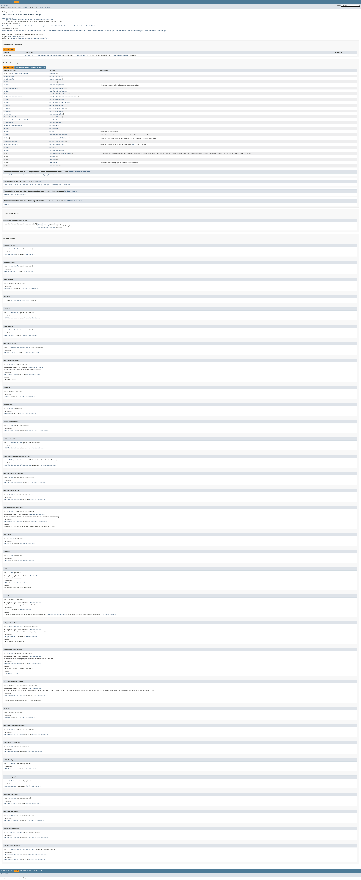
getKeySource (53, 125)
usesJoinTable (54, 166)
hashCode (33, 184)
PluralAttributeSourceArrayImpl (13, 30)
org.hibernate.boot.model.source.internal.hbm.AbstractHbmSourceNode (29, 19)
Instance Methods (22, 67)
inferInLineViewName (56, 150)
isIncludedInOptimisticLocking (60, 153)
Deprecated (31, 2)
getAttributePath (55, 76)
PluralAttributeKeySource (13, 125)
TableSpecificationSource (13, 97)
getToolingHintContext (57, 141)
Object (40, 181)
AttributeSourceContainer (120, 55)
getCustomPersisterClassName (59, 102)
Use (21, 2)
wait (60, 184)
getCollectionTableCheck (58, 91)
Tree (24, 2)
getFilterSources (55, 122)
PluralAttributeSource (77, 26)
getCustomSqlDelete (56, 105)
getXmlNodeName (20, 194)
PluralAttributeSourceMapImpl (103, 30)
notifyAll (47, 184)
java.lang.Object (7, 18)
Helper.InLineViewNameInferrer (13, 26)
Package (10, 2)
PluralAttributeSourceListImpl (81, 30)
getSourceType (8, 194)
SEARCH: (338, 5)
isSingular (53, 162)
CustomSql (7, 105)
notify (40, 184)
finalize (18, 184)
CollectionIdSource (10, 88)
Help (42, 2)
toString (55, 184)
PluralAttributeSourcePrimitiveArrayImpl (129, 30)
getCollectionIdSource (57, 88)
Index (37, 2)
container (52, 73)
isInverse (52, 156)
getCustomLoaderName (56, 99)
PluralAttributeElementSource (14, 117)
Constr (19, 7)
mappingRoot (8, 175)
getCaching (53, 82)
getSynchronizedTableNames (58, 138)
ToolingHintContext (10, 141)
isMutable (52, 159)
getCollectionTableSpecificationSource (63, 97)
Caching (6, 82)
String (6, 85)
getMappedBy (53, 128)
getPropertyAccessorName (58, 134)
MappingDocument (55, 55)
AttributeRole (9, 79)
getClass (25, 184)
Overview (4, 2)
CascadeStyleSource (43, 26)
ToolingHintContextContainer (96, 26)
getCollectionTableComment (58, 94)
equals (11, 184)
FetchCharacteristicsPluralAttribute (17, 120)
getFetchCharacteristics (58, 120)
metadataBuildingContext (22, 175)
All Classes (4, 5)
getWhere (52, 147)
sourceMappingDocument (46, 175)
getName (52, 131)
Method (25, 7)
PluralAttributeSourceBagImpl (35, 30)
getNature (7, 204)
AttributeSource (30, 26)
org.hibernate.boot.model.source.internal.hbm (23, 12)
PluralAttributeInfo (82, 55)
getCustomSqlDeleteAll (57, 108)
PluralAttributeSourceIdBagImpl (58, 30)
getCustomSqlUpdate (56, 114)
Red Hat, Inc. (18, 878)
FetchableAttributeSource (60, 26)
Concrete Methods (38, 67)
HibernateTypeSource (11, 144)
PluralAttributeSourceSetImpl (155, 30)
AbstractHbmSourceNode (16, 36)
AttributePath (9, 76)
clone (5, 184)
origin (34, 175)
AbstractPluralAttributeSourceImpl (37, 55)
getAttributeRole (55, 79)
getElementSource (55, 117)
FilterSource (8, 122)
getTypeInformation (56, 144)
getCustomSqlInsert (56, 111)
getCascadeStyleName (56, 85)
